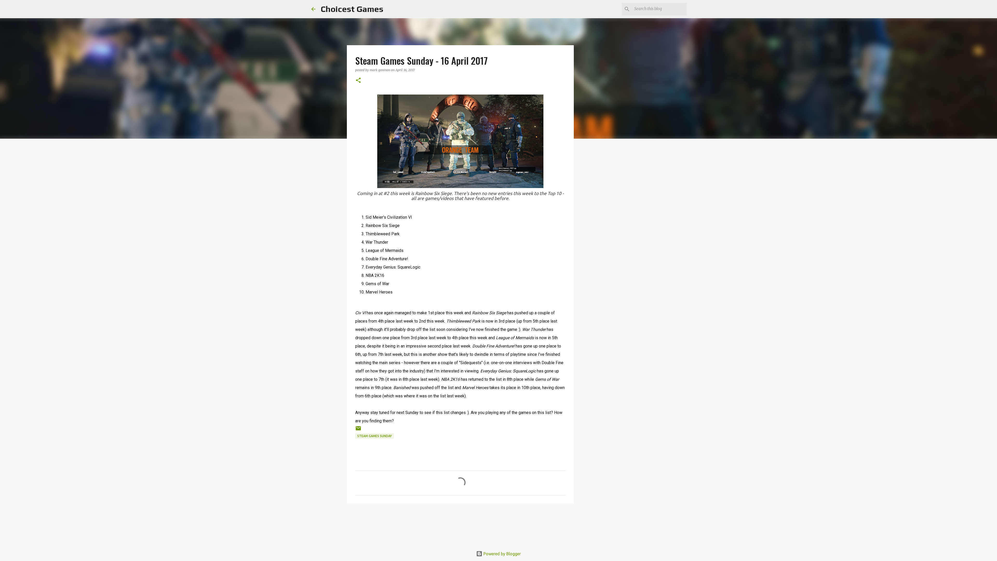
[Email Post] (358, 430)
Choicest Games (352, 9)
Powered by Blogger (501, 553)
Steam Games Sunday (374, 436)
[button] (358, 80)
